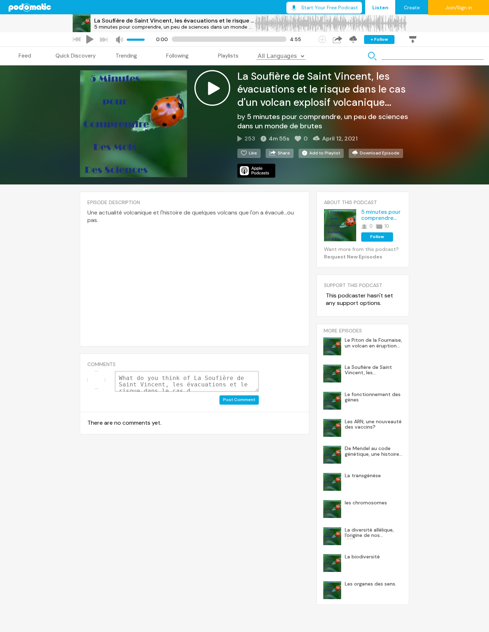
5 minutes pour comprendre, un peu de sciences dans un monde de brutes (174, 27)
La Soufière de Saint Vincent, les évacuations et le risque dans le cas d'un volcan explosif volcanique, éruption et (174, 20)
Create (412, 7)
